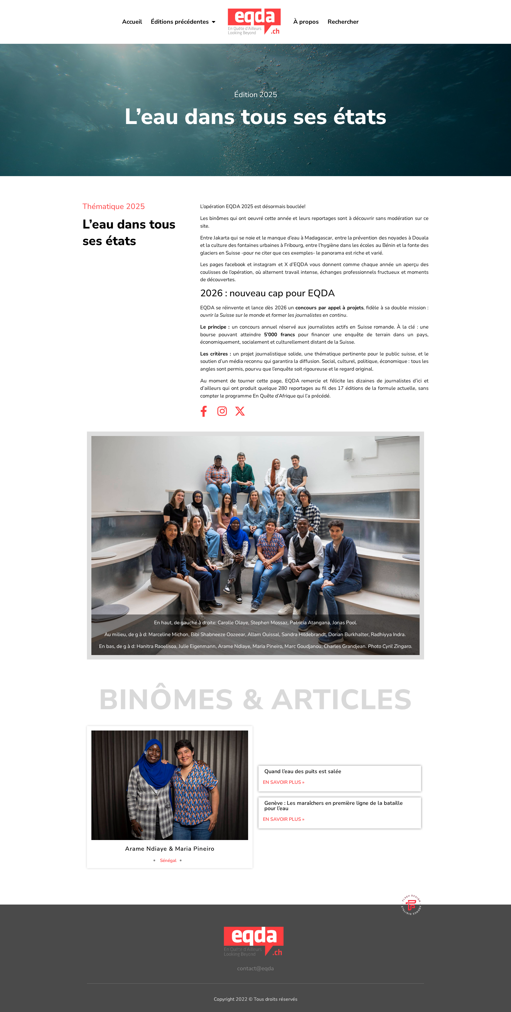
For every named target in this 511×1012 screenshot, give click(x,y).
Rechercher (343, 22)
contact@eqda (255, 968)
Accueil (132, 22)
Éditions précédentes (180, 22)
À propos (306, 22)
